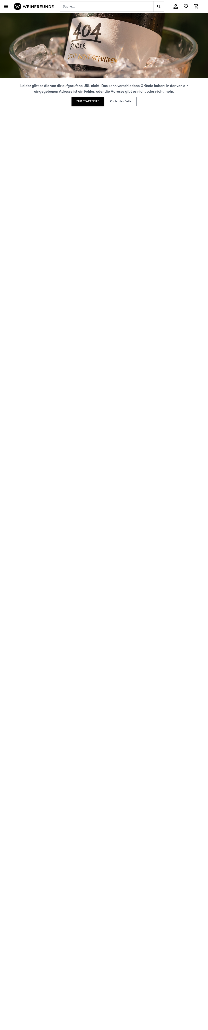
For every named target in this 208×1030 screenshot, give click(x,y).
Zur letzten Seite (120, 101)
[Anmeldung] (176, 6)
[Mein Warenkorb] (196, 5)
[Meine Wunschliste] (186, 6)
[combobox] (107, 6)
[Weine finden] (159, 6)
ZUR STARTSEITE (87, 101)
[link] (88, 101)
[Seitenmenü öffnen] (6, 6)
